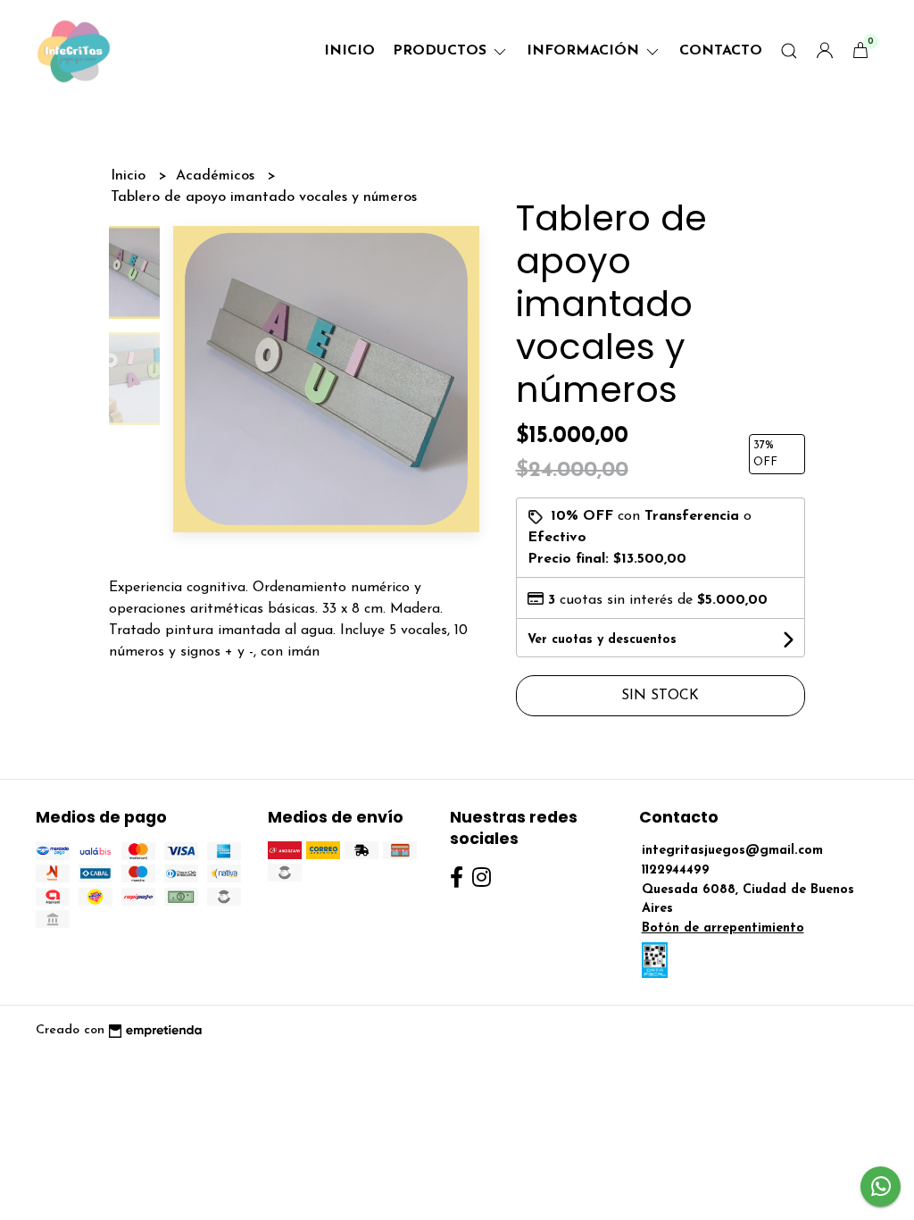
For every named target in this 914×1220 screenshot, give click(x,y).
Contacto (720, 51)
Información (585, 51)
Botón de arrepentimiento (723, 928)
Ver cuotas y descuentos (602, 640)
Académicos (217, 176)
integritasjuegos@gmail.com (732, 850)
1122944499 (676, 870)
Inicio (349, 51)
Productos (442, 51)
